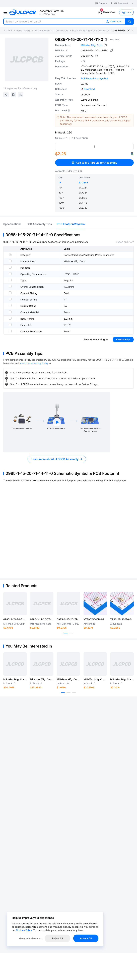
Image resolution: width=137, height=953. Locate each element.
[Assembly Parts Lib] (22, 12)
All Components (43, 30)
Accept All (86, 938)
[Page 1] (63, 692)
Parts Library (23, 30)
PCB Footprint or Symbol (94, 78)
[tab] (12, 224)
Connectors (62, 30)
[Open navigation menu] (5, 12)
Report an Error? (125, 241)
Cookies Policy (24, 930)
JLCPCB (7, 30)
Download (89, 89)
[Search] (129, 21)
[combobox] (52, 21)
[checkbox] (10, 255)
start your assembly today (34, 363)
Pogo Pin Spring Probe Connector (90, 30)
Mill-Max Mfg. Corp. (92, 45)
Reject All (57, 938)
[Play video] (57, 422)
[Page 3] (74, 692)
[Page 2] (68, 692)
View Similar (123, 339)
